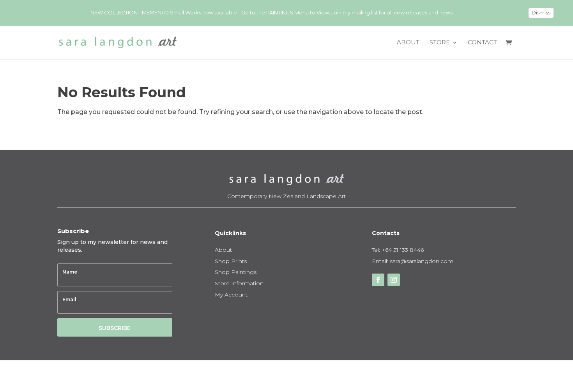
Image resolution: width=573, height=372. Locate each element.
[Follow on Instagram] (393, 280)
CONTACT (482, 43)
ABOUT (408, 43)
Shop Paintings (235, 271)
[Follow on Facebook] (378, 280)
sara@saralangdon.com (421, 261)
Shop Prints (231, 261)
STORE (440, 43)
